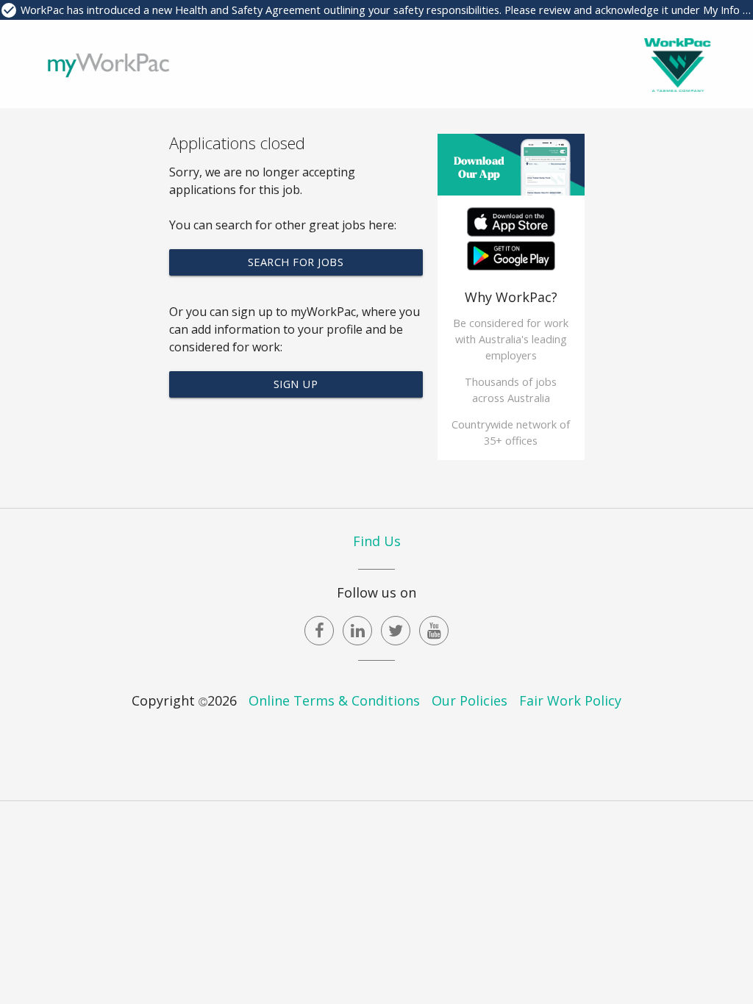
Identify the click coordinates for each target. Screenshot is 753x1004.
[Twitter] (395, 630)
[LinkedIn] (357, 630)
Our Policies (469, 700)
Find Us (377, 541)
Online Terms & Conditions (334, 700)
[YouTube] (434, 630)
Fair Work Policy (570, 700)
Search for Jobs (296, 262)
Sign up (296, 384)
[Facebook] (319, 630)
